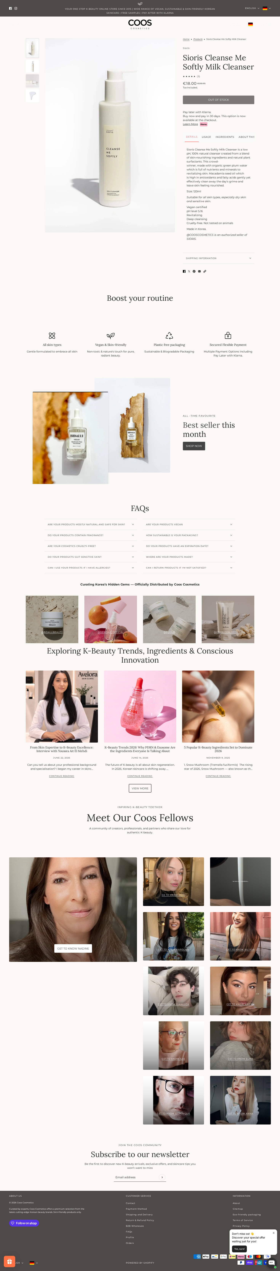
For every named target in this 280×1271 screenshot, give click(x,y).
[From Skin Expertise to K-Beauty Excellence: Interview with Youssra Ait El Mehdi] (62, 707)
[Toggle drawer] (11, 24)
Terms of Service (243, 1220)
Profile (130, 1237)
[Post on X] (189, 271)
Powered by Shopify (140, 1262)
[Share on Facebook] (184, 271)
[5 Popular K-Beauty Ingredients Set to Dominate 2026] (218, 707)
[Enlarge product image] (110, 135)
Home (186, 39)
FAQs (129, 1231)
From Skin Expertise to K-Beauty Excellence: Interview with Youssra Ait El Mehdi (61, 749)
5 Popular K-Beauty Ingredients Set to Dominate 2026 (218, 749)
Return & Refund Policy (140, 1220)
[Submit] (162, 1177)
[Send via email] (199, 271)
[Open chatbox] (271, 1263)
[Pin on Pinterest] (194, 271)
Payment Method (136, 1209)
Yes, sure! (239, 1248)
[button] (205, 271)
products (197, 39)
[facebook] (10, 8)
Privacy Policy (241, 1226)
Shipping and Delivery (139, 1214)
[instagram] (16, 8)
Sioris (186, 48)
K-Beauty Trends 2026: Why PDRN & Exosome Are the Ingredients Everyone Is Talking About (140, 749)
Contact (130, 1203)
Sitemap (238, 1209)
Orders (130, 1243)
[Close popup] (273, 1233)
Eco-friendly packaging (247, 1214)
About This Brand (252, 136)
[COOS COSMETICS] (140, 24)
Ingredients (225, 136)
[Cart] (269, 24)
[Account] (261, 24)
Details (191, 136)
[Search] (18, 24)
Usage (206, 136)
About (236, 1203)
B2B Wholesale (135, 1226)
